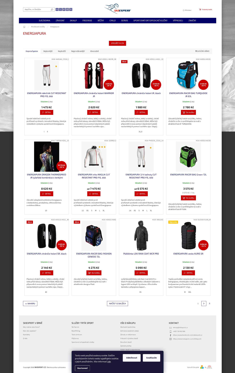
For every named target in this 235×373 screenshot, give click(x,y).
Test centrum (77, 334)
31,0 (140, 131)
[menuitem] (44, 20)
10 (46, 210)
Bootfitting (76, 331)
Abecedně (94, 51)
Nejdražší (62, 51)
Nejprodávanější (78, 51)
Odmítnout (131, 357)
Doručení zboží (126, 342)
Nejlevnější (47, 51)
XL (104, 210)
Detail (48, 112)
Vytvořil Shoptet (193, 367)
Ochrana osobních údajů (129, 331)
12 (83, 210)
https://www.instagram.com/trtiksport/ (187, 339)
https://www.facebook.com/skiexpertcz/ (187, 335)
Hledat (52, 9)
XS (87, 210)
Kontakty (26, 334)
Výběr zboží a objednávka (130, 349)
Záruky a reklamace (128, 334)
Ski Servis (75, 327)
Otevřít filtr (117, 43)
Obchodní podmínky (127, 327)
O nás (25, 338)
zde (109, 361)
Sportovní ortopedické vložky (83, 342)
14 (130, 210)
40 (46, 292)
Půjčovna (75, 338)
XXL (189, 292)
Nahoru (31, 303)
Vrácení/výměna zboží (129, 338)
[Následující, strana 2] (203, 303)
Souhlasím (151, 357)
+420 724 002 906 (179, 331)
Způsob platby (125, 346)
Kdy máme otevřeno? (31, 327)
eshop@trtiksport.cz (180, 327)
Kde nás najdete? (29, 331)
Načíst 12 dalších (117, 303)
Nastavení (82, 368)
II (47, 131)
